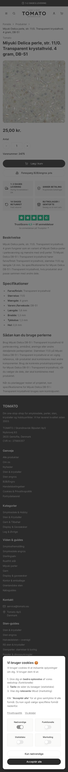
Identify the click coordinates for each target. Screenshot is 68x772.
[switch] (20, 727)
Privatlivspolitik (14, 713)
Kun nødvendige (34, 753)
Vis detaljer (30, 713)
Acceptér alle (34, 761)
